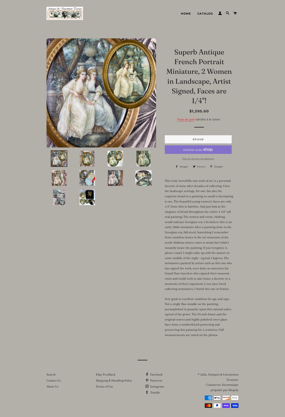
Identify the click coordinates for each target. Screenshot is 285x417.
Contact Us (54, 380)
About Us (52, 386)
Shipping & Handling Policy (114, 380)
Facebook (155, 374)
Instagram (156, 386)
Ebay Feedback (105, 374)
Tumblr (154, 392)
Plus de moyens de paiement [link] (198, 158)
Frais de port (186, 119)
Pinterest (155, 380)
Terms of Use (104, 386)
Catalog (205, 13)
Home (186, 13)
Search (51, 374)
